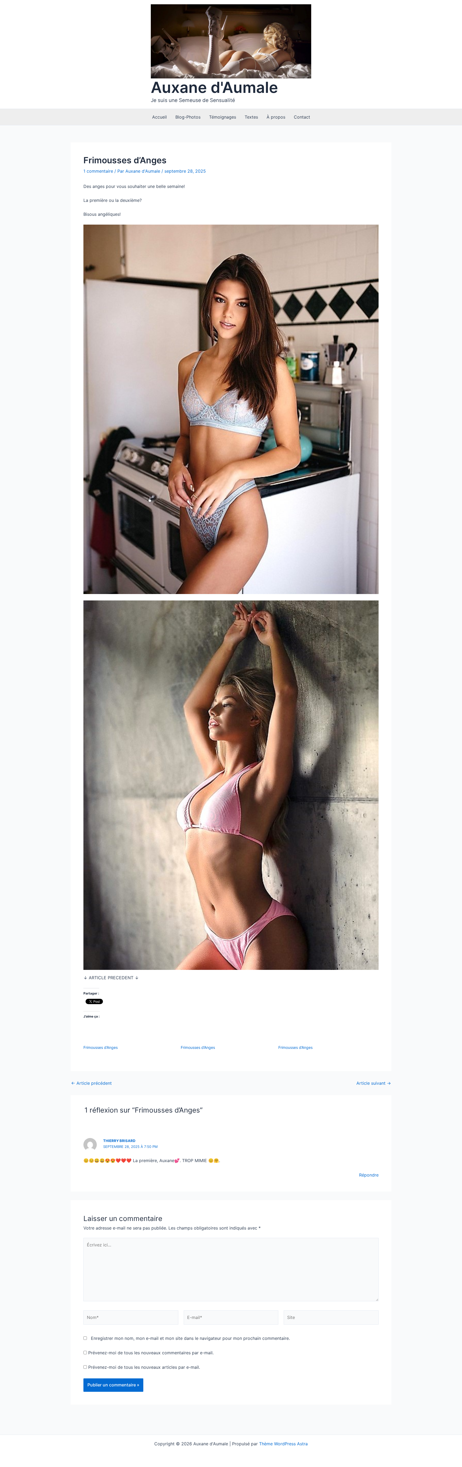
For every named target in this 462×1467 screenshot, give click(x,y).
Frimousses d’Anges (100, 1047)
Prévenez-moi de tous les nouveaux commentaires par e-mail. (151, 1352)
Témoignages (222, 117)
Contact (302, 117)
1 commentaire (98, 171)
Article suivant (373, 1083)
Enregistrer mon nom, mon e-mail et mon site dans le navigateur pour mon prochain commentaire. (190, 1338)
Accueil (159, 117)
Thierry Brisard (119, 1141)
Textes (251, 117)
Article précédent (91, 1083)
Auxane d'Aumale (214, 87)
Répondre (369, 1175)
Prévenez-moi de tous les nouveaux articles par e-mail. (144, 1367)
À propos (276, 117)
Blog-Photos (188, 117)
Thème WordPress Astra (283, 1443)
